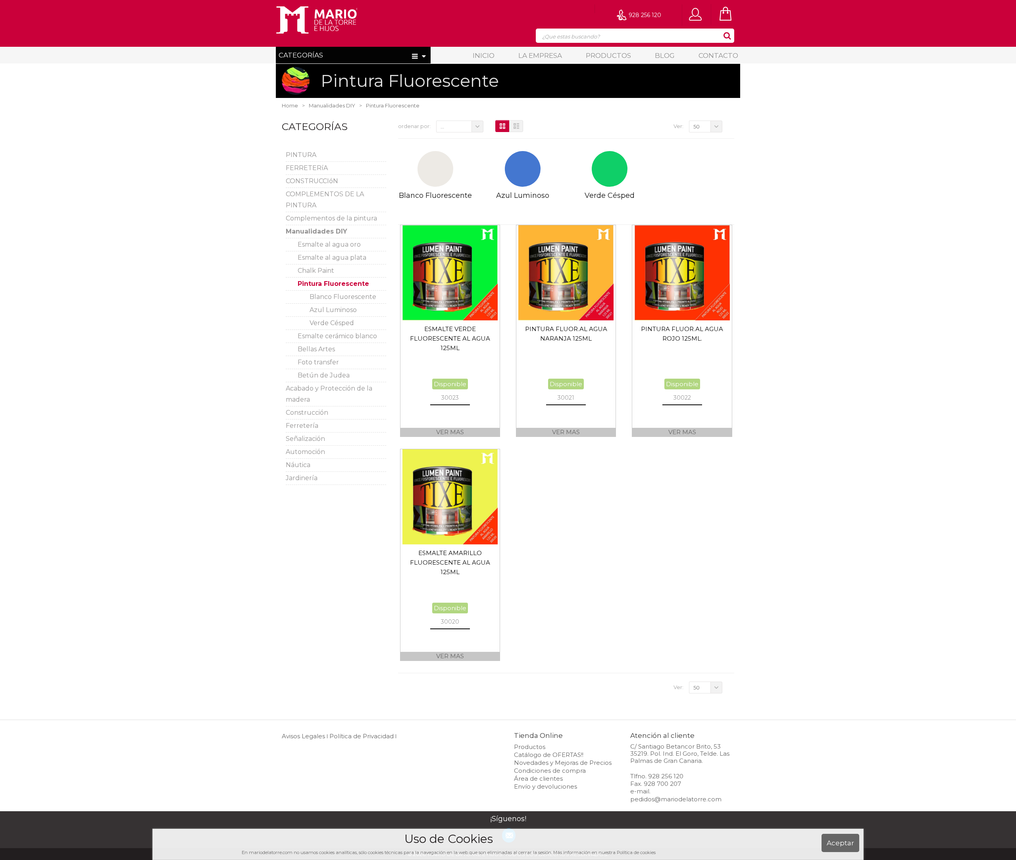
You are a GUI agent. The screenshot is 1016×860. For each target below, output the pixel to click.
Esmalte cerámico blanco (337, 336)
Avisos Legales (303, 736)
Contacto (718, 55)
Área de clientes (538, 778)
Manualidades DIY (316, 231)
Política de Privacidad (361, 736)
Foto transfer (318, 362)
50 (696, 126)
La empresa (540, 55)
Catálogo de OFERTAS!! (548, 754)
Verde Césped (332, 323)
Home (290, 105)
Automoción (305, 452)
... (442, 126)
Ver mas (450, 432)
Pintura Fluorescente (333, 283)
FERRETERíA (307, 168)
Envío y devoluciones (545, 786)
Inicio (484, 55)
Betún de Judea (324, 375)
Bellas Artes (316, 349)
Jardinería (302, 478)
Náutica (298, 465)
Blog (665, 55)
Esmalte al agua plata (332, 257)
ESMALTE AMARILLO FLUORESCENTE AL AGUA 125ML (450, 562)
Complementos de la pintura (331, 218)
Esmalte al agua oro (329, 244)
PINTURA (301, 155)
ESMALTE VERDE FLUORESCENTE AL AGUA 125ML (450, 338)
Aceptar (840, 843)
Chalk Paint (316, 270)
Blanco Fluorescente (343, 297)
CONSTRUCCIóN (312, 181)
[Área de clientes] (697, 13)
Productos (608, 55)
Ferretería (302, 425)
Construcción (307, 412)
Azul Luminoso (333, 310)
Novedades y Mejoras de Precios (563, 762)
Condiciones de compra (550, 770)
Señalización (305, 438)
